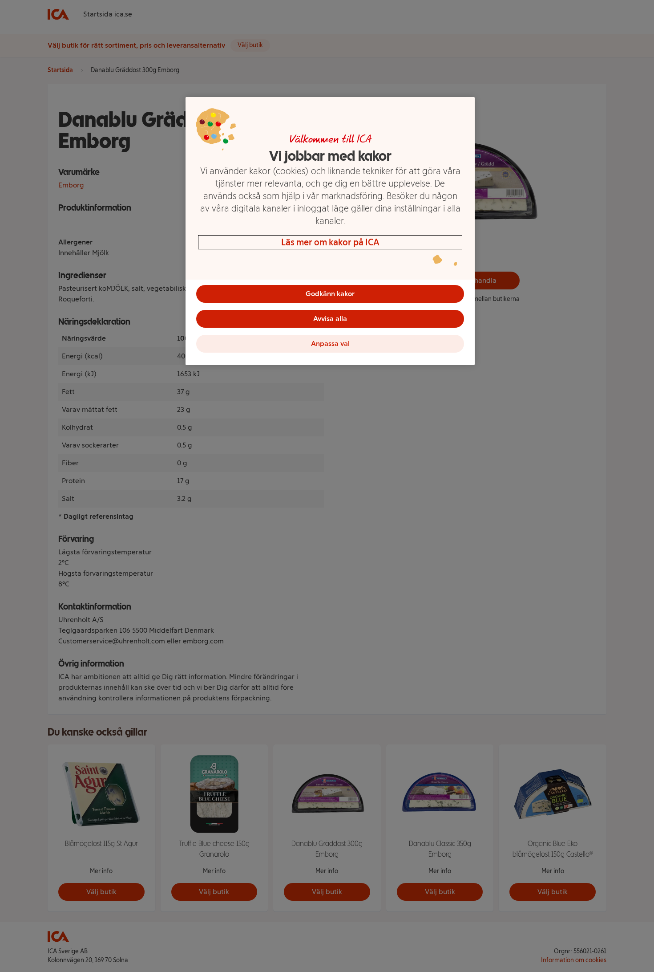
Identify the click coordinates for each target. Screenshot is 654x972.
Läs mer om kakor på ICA (330, 242)
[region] (330, 231)
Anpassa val (330, 343)
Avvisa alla (330, 318)
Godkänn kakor (330, 293)
